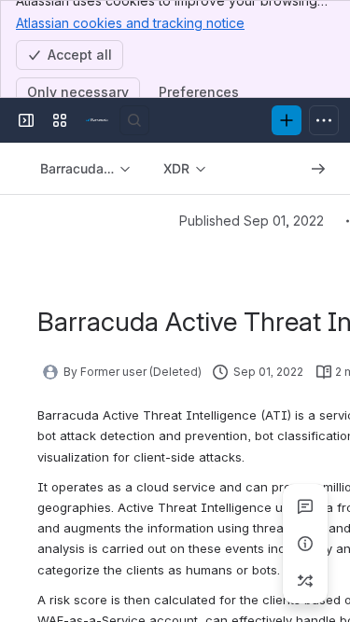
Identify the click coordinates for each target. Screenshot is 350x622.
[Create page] (305, 581)
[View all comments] (305, 506)
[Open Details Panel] (305, 544)
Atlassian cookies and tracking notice (130, 23)
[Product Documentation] (97, 120)
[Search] (134, 120)
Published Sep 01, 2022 (251, 220)
